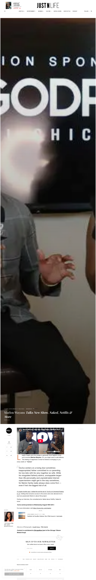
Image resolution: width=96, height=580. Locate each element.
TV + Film (18, 408)
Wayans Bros (60, 559)
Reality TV (37, 514)
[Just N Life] (48, 5)
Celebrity (6, 408)
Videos (22, 408)
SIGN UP (52, 548)
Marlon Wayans (41, 559)
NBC (49, 559)
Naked (46, 559)
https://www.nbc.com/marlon (42, 508)
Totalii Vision (36, 527)
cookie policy (16, 570)
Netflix (52, 559)
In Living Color (29, 559)
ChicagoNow (38, 530)
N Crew (9, 435)
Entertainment (12, 408)
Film (23, 559)
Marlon (34, 559)
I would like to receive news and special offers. (41, 552)
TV (56, 559)
